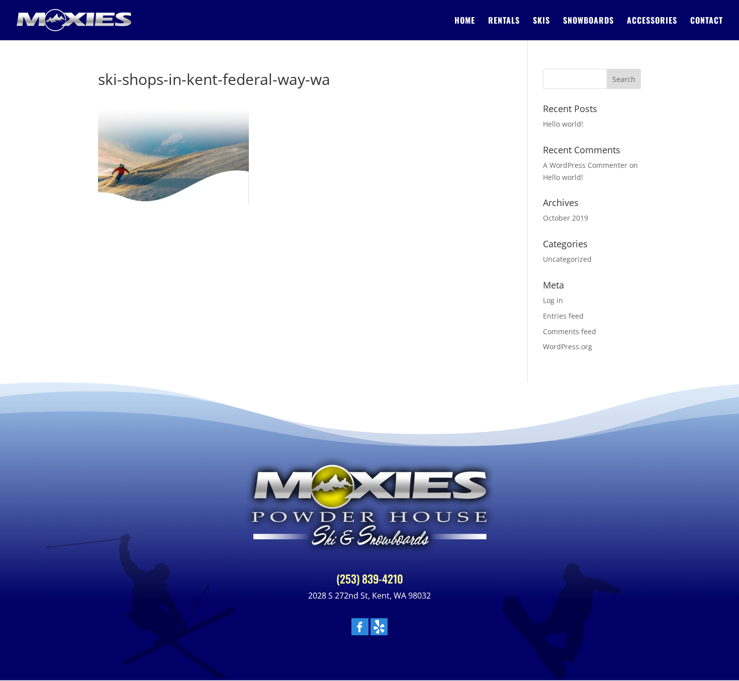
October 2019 (565, 218)
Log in (553, 300)
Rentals (504, 21)
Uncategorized (567, 259)
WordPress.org (567, 346)
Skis (541, 21)
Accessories (652, 21)
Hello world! (563, 124)
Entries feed (563, 316)
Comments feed (569, 331)
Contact (706, 21)
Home (464, 21)
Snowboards (588, 21)
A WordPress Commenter (585, 165)
